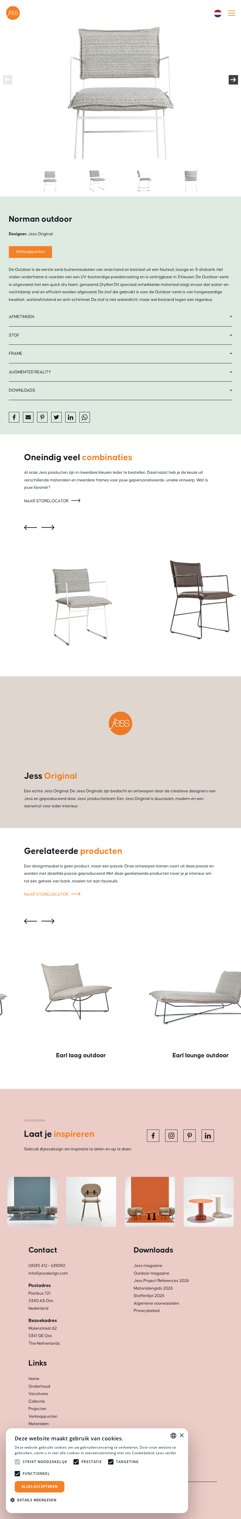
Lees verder (166, 1452)
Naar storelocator (46, 501)
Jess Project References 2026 (161, 1281)
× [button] (181, 1435)
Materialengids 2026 (153, 1288)
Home (34, 1379)
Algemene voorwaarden (156, 1303)
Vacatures (38, 1394)
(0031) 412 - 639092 (47, 1266)
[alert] (97, 1470)
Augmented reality (30, 372)
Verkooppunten (30, 252)
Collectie (37, 1401)
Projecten (37, 1409)
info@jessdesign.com (48, 1273)
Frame (15, 354)
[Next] (233, 80)
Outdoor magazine (151, 1273)
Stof (14, 335)
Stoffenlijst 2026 (149, 1296)
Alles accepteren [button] (39, 1486)
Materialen (39, 1424)
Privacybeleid (147, 1311)
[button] (35, 1500)
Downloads (22, 390)
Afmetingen (21, 317)
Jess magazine (148, 1266)
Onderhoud (39, 1386)
